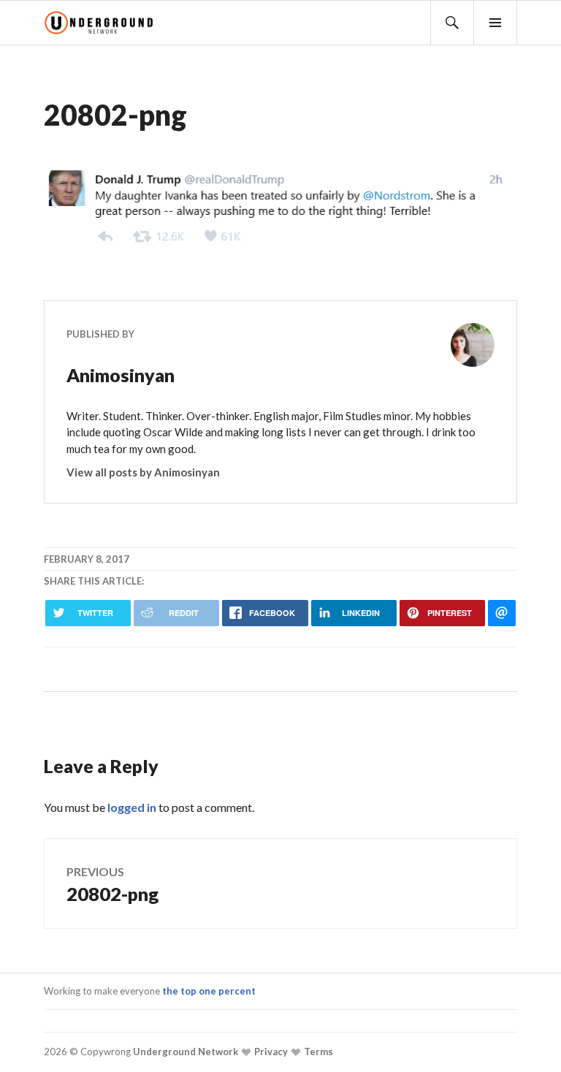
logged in (131, 807)
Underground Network (184, 1051)
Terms (317, 1051)
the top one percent (209, 991)
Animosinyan (120, 375)
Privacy (270, 1051)
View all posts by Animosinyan (143, 472)
